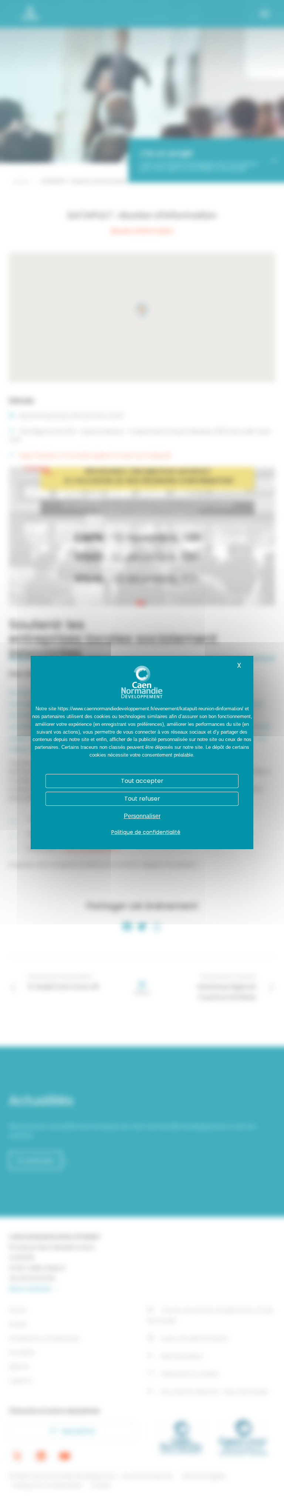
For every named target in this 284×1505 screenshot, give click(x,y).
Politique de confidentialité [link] (145, 832)
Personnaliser (142, 816)
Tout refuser (142, 798)
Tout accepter (142, 781)
